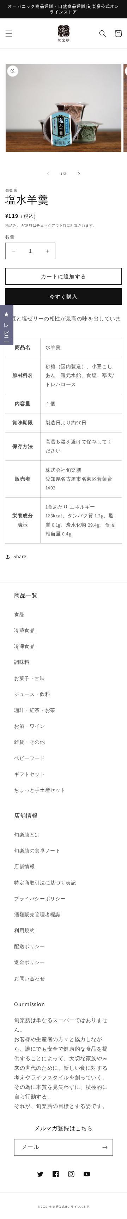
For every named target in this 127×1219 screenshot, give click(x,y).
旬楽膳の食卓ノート (37, 850)
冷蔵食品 (24, 630)
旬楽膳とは (27, 834)
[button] (9, 33)
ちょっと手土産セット (40, 790)
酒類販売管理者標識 (37, 914)
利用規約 (24, 930)
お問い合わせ (29, 978)
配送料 (27, 225)
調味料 (22, 662)
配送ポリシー (29, 946)
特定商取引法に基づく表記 (45, 883)
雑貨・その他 (29, 742)
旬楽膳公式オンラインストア (69, 1206)
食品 (19, 614)
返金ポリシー (29, 962)
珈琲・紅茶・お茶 (34, 710)
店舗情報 (24, 866)
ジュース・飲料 (32, 694)
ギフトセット (29, 774)
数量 (10, 237)
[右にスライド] (79, 173)
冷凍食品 (24, 646)
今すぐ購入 (63, 296)
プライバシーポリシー (40, 898)
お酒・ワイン (29, 726)
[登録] (105, 1147)
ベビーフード (29, 758)
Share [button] (19, 556)
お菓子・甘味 (29, 678)
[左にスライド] (48, 173)
